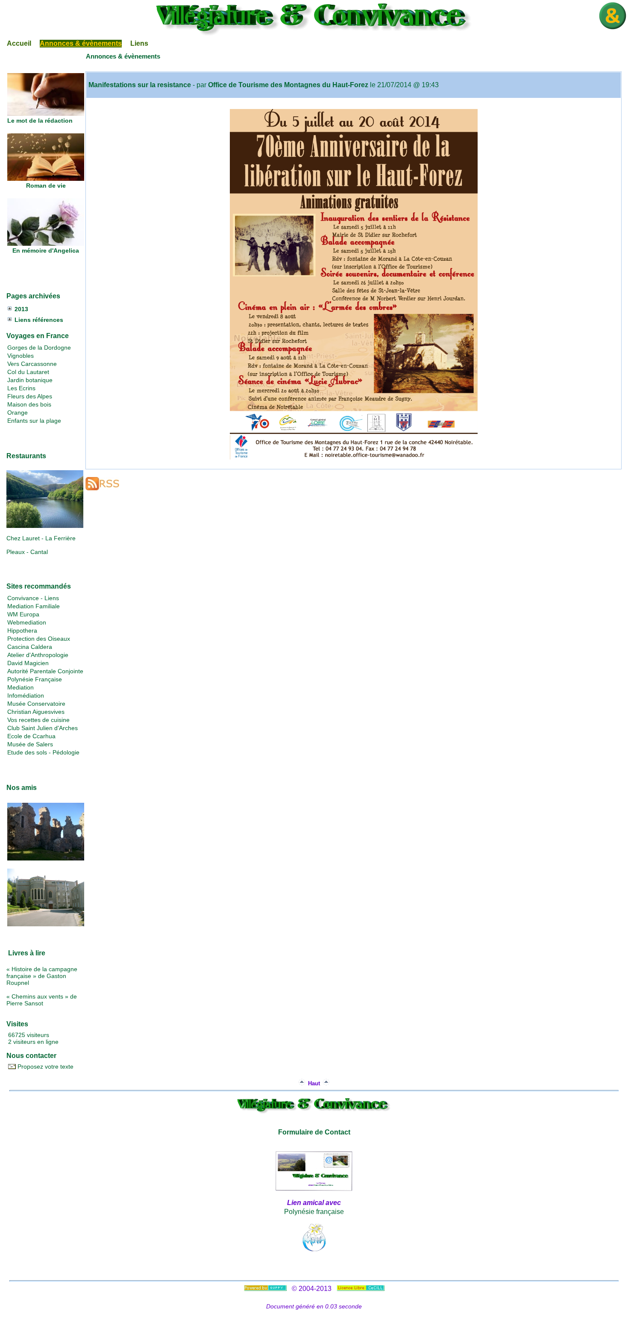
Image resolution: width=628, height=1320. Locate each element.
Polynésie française (314, 1211)
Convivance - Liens (33, 598)
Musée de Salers (30, 744)
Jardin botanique (30, 380)
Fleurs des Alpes (29, 396)
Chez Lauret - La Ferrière (41, 538)
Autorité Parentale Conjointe (45, 671)
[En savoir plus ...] (361, 1288)
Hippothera (22, 630)
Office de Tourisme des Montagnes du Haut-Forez (288, 84)
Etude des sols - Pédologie (43, 752)
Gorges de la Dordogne (39, 347)
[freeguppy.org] (266, 1288)
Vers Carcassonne (32, 363)
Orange (17, 412)
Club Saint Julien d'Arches (42, 728)
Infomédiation (25, 695)
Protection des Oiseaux (38, 638)
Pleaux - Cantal (27, 551)
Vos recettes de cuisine (38, 719)
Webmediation (26, 622)
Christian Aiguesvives (36, 711)
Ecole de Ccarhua (31, 736)
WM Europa (23, 614)
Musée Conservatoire (36, 703)
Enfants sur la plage (34, 420)
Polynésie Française (34, 679)
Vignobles (20, 355)
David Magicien (28, 663)
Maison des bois (29, 404)
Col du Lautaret (28, 371)
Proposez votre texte (44, 1066)
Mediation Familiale (33, 606)
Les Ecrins (21, 388)
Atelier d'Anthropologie (37, 654)
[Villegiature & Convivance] (314, 34)
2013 (21, 309)
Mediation (20, 687)
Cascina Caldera (29, 646)
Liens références (39, 319)
